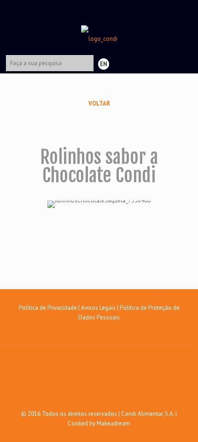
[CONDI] (99, 25)
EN (103, 64)
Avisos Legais (98, 308)
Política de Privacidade (48, 308)
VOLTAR (99, 103)
